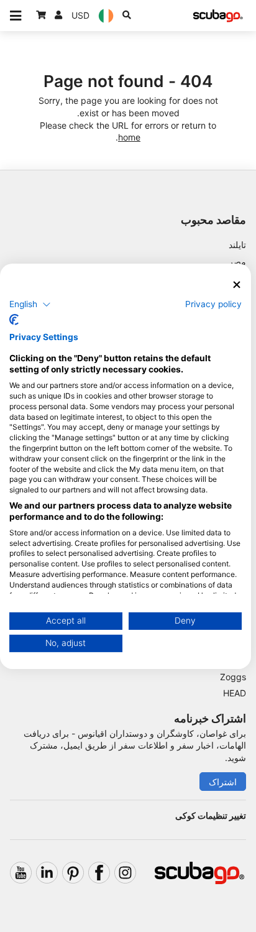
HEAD (234, 693)
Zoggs (233, 676)
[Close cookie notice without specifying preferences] (237, 284)
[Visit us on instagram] (125, 873)
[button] (30, 304)
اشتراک (223, 782)
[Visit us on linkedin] (47, 873)
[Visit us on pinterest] (73, 873)
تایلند (237, 244)
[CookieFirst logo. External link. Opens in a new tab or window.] (14, 319)
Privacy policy (213, 304)
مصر (237, 261)
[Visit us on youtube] (21, 873)
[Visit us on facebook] (99, 873)
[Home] (218, 15)
